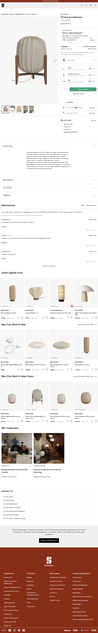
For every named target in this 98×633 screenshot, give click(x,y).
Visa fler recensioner (49, 266)
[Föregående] (3, 61)
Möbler (29, 577)
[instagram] (14, 630)
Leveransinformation (11, 591)
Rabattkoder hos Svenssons (82, 596)
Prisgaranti (8, 614)
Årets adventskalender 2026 (83, 619)
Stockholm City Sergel (58, 577)
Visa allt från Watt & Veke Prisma (83, 376)
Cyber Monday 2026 (80, 616)
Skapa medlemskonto (49, 540)
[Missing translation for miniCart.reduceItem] (62, 89)
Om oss (52, 596)
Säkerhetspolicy (9, 603)
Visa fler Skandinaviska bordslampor (14, 511)
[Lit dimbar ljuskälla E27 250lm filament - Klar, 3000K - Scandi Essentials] (64, 75)
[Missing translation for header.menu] (95, 5)
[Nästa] (55, 61)
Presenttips (77, 604)
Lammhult (53, 593)
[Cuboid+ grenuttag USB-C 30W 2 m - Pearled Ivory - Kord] (64, 81)
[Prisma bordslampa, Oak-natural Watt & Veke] (29, 60)
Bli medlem (92, 39)
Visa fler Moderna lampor (11, 515)
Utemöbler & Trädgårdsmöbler (33, 594)
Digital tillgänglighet (11, 618)
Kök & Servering (32, 599)
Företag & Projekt (10, 622)
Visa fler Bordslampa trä (10, 504)
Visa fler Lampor (8, 496)
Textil (29, 603)
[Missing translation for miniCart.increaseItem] (67, 89)
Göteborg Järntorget (57, 585)
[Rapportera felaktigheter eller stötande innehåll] (95, 230)
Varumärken (77, 577)
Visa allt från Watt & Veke (86, 324)
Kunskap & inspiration (80, 585)
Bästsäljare (76, 593)
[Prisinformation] (70, 47)
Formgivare (77, 581)
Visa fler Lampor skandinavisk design (14, 518)
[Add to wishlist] (18, 318)
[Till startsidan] (3, 5)
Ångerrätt (7, 626)
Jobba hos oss (55, 600)
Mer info (92, 107)
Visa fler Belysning (8, 500)
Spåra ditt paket (10, 606)
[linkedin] (23, 630)
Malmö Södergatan (57, 589)
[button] (66, 24)
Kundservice (8, 577)
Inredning (30, 585)
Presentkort (31, 606)
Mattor (29, 589)
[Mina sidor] (81, 5)
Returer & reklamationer (12, 587)
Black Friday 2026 (79, 612)
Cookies (7, 599)
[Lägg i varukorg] (22, 318)
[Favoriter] (86, 5)
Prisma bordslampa (31, 14)
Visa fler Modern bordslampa (12, 507)
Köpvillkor (7, 595)
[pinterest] (19, 630)
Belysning (5, 14)
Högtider (76, 608)
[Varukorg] (90, 5)
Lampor (11, 14)
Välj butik (92, 113)
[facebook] (10, 630)
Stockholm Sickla (56, 581)
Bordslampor (20, 14)
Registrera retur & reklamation (10, 582)
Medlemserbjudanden (80, 600)
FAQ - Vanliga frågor (11, 610)
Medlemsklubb (78, 589)
